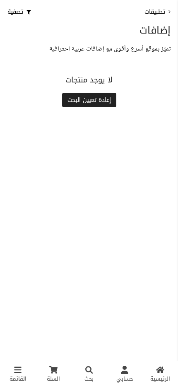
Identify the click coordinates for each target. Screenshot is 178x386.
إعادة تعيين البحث (89, 100)
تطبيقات (154, 11)
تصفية (15, 11)
